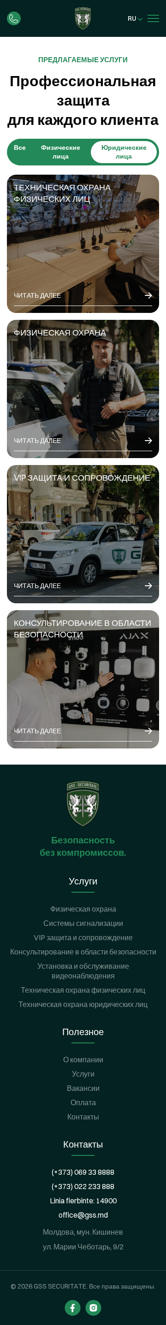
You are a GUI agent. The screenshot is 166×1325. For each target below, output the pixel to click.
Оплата (83, 1102)
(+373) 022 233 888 (83, 1186)
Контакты (83, 1116)
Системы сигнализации (83, 923)
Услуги (83, 1073)
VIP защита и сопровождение (83, 937)
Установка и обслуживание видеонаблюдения (83, 970)
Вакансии (83, 1088)
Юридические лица (124, 151)
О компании (83, 1059)
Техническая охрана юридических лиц (83, 1004)
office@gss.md (83, 1214)
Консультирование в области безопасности (83, 951)
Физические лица (60, 151)
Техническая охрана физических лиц (83, 990)
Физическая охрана (83, 908)
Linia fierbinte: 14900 (83, 1200)
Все (20, 147)
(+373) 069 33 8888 (83, 1172)
